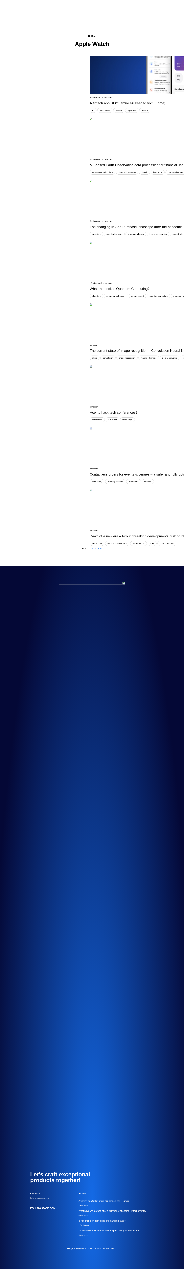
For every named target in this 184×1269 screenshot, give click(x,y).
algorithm (96, 296)
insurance (157, 172)
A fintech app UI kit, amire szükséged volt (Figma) (127, 103)
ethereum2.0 (138, 543)
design (119, 110)
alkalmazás (105, 110)
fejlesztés (132, 110)
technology (127, 420)
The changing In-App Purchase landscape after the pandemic (136, 227)
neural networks (169, 358)
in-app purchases (136, 234)
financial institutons (127, 172)
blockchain (97, 543)
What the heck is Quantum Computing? (120, 289)
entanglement (137, 296)
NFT (152, 543)
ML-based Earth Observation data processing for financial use (136, 165)
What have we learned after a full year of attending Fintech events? (112, 1211)
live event (112, 420)
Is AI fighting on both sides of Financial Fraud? (101, 1221)
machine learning (149, 358)
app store (96, 234)
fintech (145, 110)
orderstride (134, 481)
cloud (94, 358)
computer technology (115, 296)
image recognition (127, 358)
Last (100, 548)
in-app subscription (158, 234)
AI (93, 110)
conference (97, 420)
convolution (108, 358)
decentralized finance (117, 543)
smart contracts (167, 543)
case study (97, 481)
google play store (114, 234)
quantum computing (159, 296)
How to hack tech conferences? (113, 412)
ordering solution (115, 481)
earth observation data (102, 172)
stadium (148, 481)
